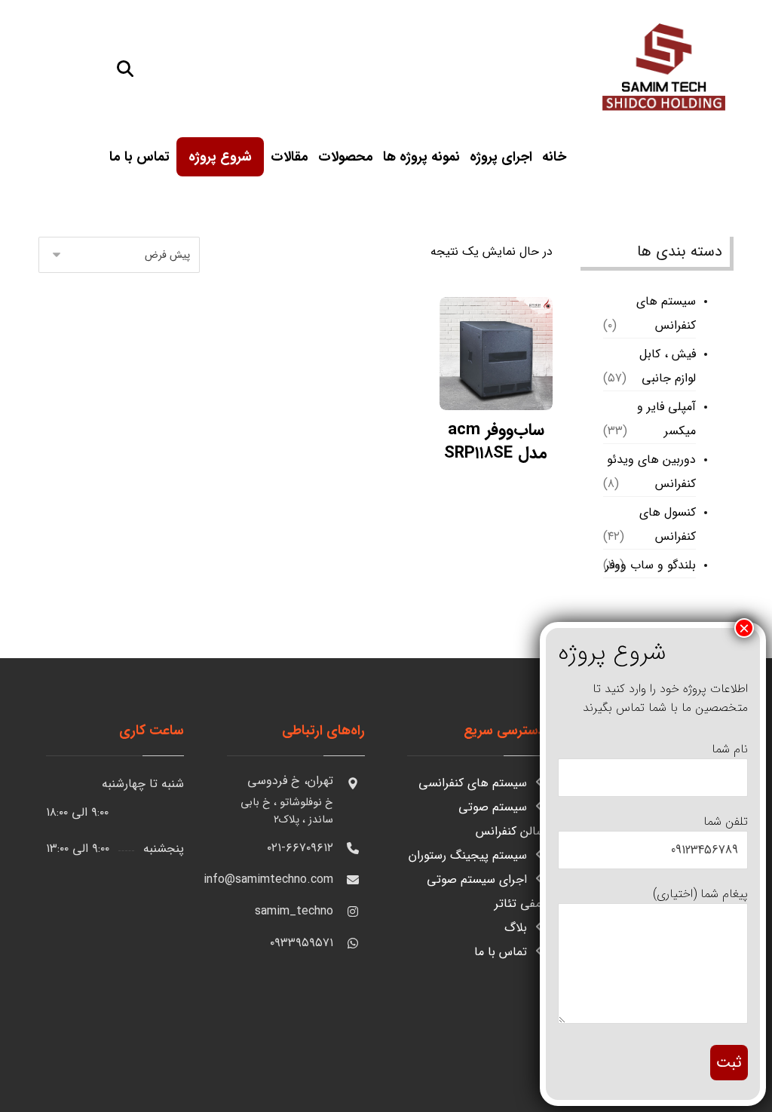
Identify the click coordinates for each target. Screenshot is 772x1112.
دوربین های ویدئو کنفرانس (651, 471)
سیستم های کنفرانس (666, 313)
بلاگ (515, 927)
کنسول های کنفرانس (667, 524)
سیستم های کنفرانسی (472, 782)
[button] (125, 68)
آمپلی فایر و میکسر (666, 418)
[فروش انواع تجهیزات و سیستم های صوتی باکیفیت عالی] (663, 65)
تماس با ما (500, 951)
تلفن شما (725, 821)
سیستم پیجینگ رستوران (468, 855)
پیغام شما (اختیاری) (700, 893)
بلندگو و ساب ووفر (650, 565)
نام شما (730, 749)
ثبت (729, 1062)
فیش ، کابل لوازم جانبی (667, 366)
